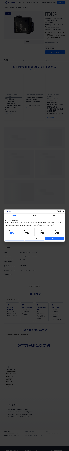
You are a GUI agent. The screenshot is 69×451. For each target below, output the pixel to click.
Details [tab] (34, 215)
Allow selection (34, 238)
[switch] (27, 233)
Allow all (54, 238)
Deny (15, 238)
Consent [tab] (14, 215)
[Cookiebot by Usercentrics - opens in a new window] (58, 212)
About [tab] (54, 215)
